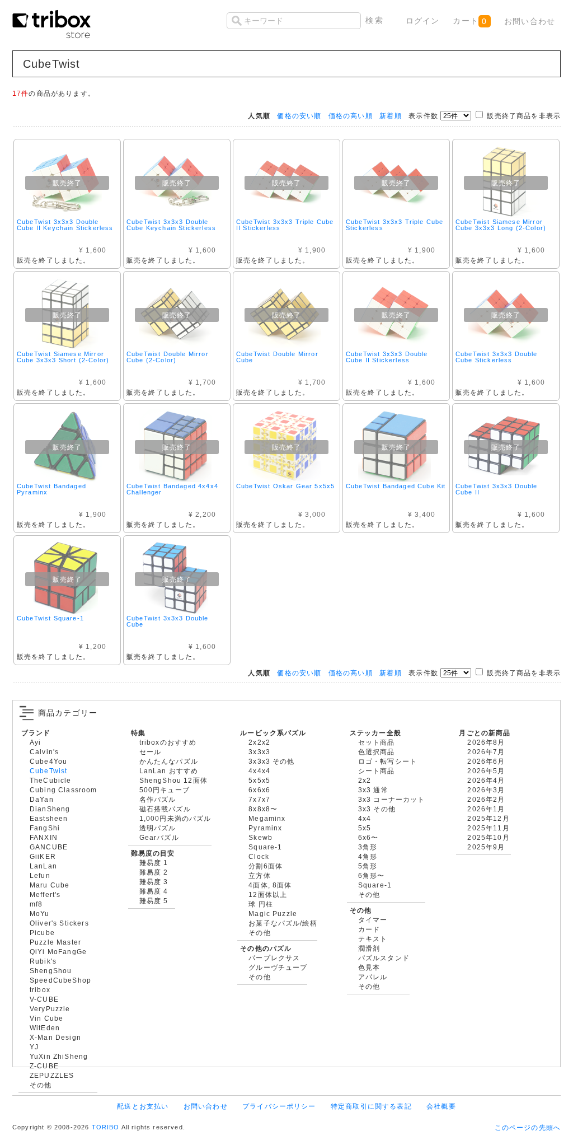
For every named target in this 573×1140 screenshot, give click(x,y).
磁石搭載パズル (165, 808)
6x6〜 (368, 837)
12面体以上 (267, 894)
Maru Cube (49, 885)
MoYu (40, 913)
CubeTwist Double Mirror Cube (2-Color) (167, 357)
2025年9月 (486, 847)
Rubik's (43, 961)
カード (369, 929)
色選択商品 (376, 751)
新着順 (390, 115)
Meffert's (45, 894)
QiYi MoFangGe (58, 951)
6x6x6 (259, 789)
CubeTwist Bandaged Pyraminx (51, 489)
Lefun (40, 875)
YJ (34, 1046)
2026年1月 (486, 808)
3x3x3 (259, 751)
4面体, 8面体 (270, 885)
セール (150, 751)
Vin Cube (46, 1018)
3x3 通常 (373, 789)
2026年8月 (486, 742)
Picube (42, 932)
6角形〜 (371, 875)
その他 (40, 1084)
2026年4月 (486, 780)
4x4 (364, 818)
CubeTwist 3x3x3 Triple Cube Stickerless (394, 224)
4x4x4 (259, 770)
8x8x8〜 (263, 808)
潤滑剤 (369, 948)
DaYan (42, 799)
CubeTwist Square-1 (50, 618)
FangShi (45, 827)
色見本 (369, 967)
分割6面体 (265, 866)
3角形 (367, 847)
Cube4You (48, 761)
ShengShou (51, 970)
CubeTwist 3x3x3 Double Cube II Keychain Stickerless (65, 224)
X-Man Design (55, 1037)
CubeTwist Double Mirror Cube (277, 357)
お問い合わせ (529, 21)
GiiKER (43, 856)
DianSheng (50, 808)
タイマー (373, 919)
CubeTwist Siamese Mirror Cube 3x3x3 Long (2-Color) (500, 224)
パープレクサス (274, 957)
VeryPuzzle (50, 1008)
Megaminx (266, 818)
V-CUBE (44, 999)
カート (470, 21)
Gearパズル (159, 837)
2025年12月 (488, 818)
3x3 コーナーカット (391, 799)
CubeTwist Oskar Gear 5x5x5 (285, 486)
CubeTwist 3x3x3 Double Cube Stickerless (496, 357)
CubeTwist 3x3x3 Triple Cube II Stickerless (285, 224)
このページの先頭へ (528, 1127)
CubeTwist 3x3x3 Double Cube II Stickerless (387, 357)
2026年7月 (486, 751)
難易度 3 (153, 881)
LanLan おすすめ (169, 770)
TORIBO (106, 1127)
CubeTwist (48, 770)
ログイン (423, 20)
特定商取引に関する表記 (371, 1106)
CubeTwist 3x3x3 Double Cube (167, 621)
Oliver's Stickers (59, 923)
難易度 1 (153, 862)
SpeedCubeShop (60, 980)
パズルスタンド (384, 957)
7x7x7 (259, 799)
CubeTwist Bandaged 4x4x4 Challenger (172, 489)
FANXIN (44, 837)
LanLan (43, 866)
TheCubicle (51, 780)
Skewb (260, 837)
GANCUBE (49, 847)
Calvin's (44, 751)
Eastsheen (49, 818)
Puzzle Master (55, 942)
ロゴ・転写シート (387, 761)
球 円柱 (260, 904)
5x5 (364, 827)
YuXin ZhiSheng (59, 1056)
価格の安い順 (299, 115)
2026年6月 (486, 761)
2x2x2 (259, 742)
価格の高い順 (350, 115)
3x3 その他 (377, 808)
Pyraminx (265, 827)
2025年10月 (488, 837)
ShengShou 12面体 (173, 780)
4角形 (367, 856)
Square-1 (265, 847)
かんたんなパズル (168, 761)
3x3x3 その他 (271, 761)
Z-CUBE (44, 1065)
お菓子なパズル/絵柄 (282, 923)
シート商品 (376, 770)
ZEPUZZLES (52, 1075)
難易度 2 (153, 872)
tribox (40, 989)
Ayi (35, 742)
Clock (258, 856)
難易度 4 (153, 891)
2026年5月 (486, 770)
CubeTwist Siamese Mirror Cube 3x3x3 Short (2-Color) (63, 357)
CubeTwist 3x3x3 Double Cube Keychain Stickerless (171, 224)
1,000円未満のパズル (175, 818)
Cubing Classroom (63, 789)
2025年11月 (488, 827)
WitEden (45, 1027)
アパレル (373, 976)
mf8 (36, 904)
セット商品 (376, 742)
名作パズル (157, 799)
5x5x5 (259, 780)
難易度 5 (153, 900)
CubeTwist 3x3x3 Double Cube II (496, 489)
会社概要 (441, 1106)
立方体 (259, 875)
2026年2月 (486, 799)
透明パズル (157, 827)
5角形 (367, 866)
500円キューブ (164, 789)
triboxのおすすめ (168, 742)
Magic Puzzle (272, 913)
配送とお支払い (142, 1106)
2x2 (364, 780)
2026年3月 (486, 789)
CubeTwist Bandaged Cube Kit (395, 486)
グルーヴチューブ (277, 967)
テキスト (373, 938)
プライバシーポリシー (279, 1106)
